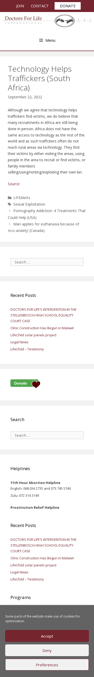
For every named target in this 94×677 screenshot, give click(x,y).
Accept (47, 636)
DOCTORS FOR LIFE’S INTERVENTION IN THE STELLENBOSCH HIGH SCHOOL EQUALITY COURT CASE (43, 315)
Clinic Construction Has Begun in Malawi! (42, 328)
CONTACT (40, 5)
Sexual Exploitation (29, 204)
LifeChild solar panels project (33, 335)
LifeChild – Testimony (27, 349)
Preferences (47, 664)
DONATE (67, 5)
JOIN (20, 5)
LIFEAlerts (21, 197)
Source (14, 183)
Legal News (19, 342)
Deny (47, 650)
